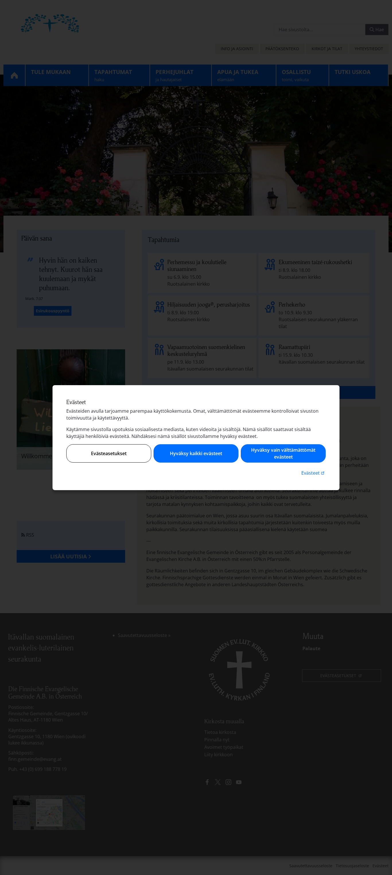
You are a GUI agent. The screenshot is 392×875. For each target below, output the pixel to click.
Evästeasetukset (109, 453)
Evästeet (313, 472)
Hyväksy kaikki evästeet (196, 453)
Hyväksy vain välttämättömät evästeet (283, 453)
